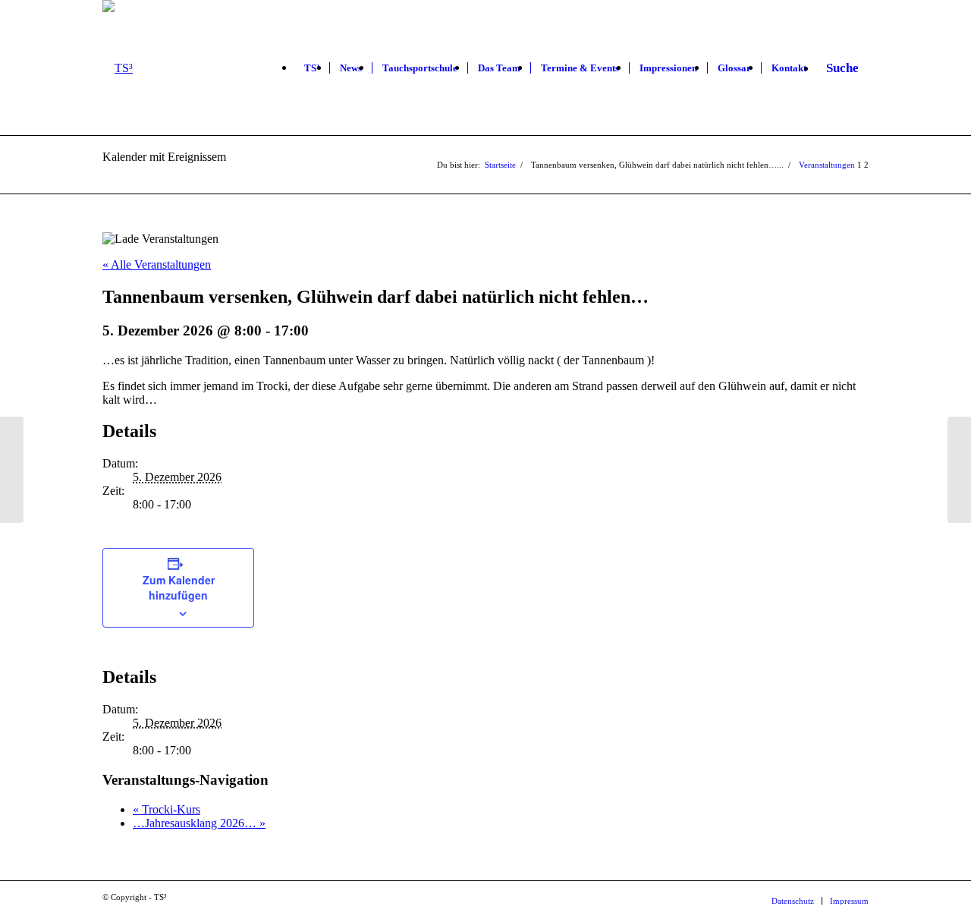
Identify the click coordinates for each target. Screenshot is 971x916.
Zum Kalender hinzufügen (179, 587)
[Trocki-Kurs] (12, 470)
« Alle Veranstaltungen (156, 264)
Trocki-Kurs (166, 809)
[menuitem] (311, 68)
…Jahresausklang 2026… (199, 823)
